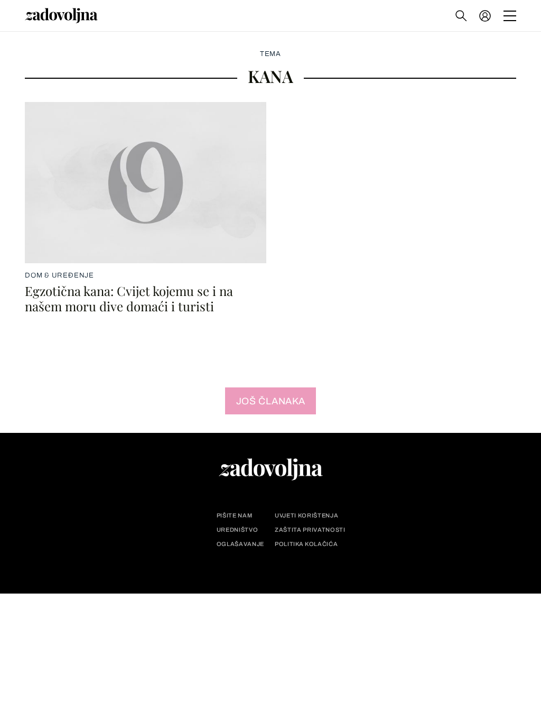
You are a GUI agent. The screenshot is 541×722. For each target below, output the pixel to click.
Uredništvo (237, 530)
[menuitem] (485, 15)
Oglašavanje (240, 544)
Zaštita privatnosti (310, 530)
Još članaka (270, 401)
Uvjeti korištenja (306, 516)
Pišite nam (235, 516)
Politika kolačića (306, 544)
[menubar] (486, 15)
